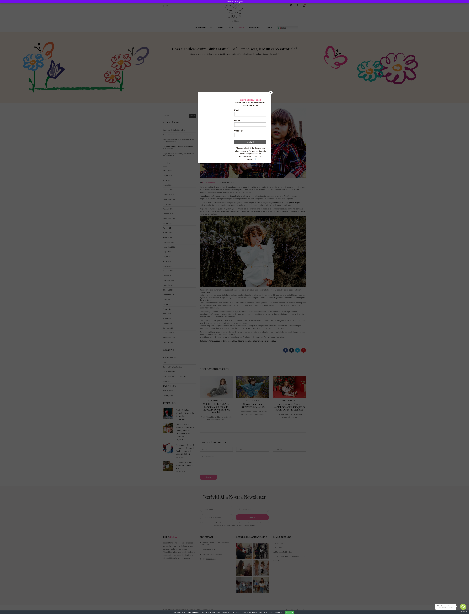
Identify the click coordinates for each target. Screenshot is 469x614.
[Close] (271, 93)
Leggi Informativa (277, 612)
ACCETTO (289, 612)
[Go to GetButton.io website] (463, 611)
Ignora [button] (241, 1)
